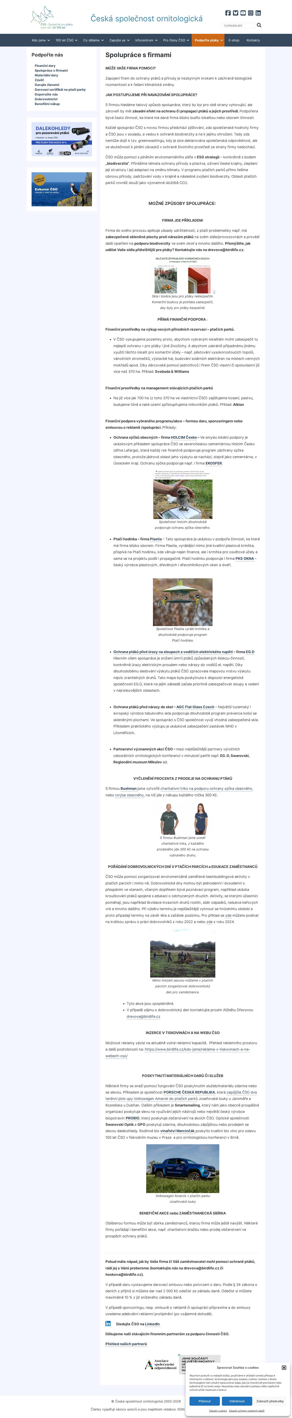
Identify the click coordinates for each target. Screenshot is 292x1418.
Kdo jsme (39, 40)
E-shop (234, 40)
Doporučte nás (46, 94)
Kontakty (253, 40)
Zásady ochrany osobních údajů (246, 1410)
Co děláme (91, 40)
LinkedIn (153, 1324)
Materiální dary (46, 75)
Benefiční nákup (47, 104)
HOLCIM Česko (184, 437)
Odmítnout (237, 1401)
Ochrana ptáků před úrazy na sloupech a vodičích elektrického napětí (173, 652)
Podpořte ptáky (207, 40)
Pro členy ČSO (174, 40)
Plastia (156, 539)
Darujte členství (47, 85)
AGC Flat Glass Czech (195, 707)
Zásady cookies (218, 1410)
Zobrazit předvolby (270, 1401)
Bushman (129, 788)
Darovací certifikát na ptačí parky (60, 90)
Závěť (39, 80)
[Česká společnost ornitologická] (51, 19)
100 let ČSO (64, 40)
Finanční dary (45, 66)
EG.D (250, 652)
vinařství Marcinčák (177, 1131)
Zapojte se (117, 40)
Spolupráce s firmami (51, 70)
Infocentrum (144, 40)
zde (209, 922)
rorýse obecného (129, 795)
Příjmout (205, 1401)
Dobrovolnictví (46, 99)
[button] (284, 1368)
